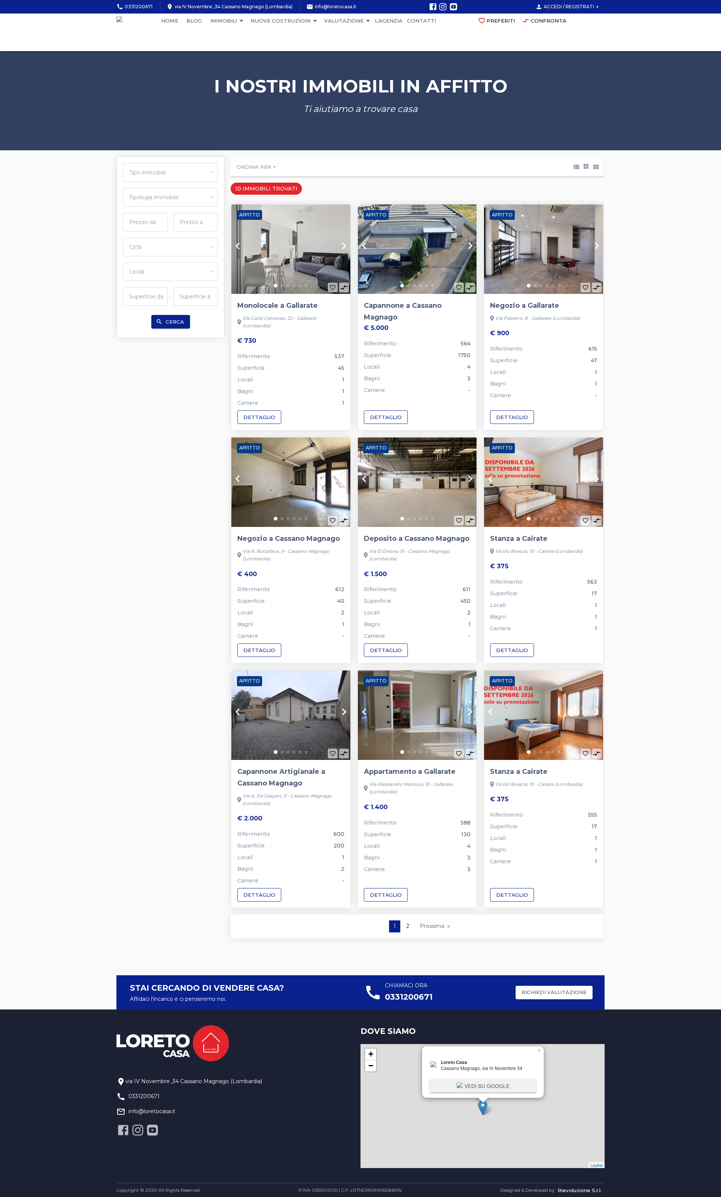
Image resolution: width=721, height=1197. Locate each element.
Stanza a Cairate (519, 538)
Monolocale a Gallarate (277, 305)
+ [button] (370, 1054)
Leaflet (596, 1165)
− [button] (370, 1065)
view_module (596, 167)
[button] (276, 286)
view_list (576, 167)
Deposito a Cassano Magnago (416, 538)
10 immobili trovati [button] (266, 188)
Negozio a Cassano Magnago (288, 538)
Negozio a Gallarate (524, 305)
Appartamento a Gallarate (410, 771)
